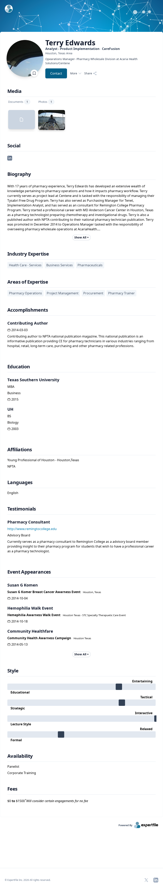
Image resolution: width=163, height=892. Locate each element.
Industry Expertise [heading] (28, 254)
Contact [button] (56, 73)
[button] (9, 158)
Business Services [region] (59, 265)
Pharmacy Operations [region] (25, 293)
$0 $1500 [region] (47, 801)
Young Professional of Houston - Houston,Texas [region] (43, 460)
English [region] (12, 493)
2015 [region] (14, 399)
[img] (81, 687)
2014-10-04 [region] (19, 598)
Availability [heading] (20, 756)
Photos (45, 102)
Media (14, 91)
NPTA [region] (11, 466)
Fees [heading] (12, 789)
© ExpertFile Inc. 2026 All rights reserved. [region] (27, 880)
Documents (18, 102)
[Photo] (51, 120)
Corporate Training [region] (21, 773)
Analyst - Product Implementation (82, 49)
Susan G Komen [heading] (22, 585)
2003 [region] (14, 429)
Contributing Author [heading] (27, 323)
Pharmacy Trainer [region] (121, 293)
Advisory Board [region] (18, 535)
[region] (95, 53)
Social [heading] (13, 145)
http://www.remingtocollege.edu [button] (32, 529)
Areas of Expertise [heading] (27, 282)
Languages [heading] (20, 482)
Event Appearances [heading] (29, 572)
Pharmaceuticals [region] (90, 265)
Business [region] (14, 393)
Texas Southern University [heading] (33, 379)
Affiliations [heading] (19, 449)
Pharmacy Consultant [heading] (28, 522)
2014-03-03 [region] (19, 330)
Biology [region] (12, 422)
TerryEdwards (70, 42)
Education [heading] (18, 366)
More (73, 73)
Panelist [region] (13, 766)
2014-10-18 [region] (19, 621)
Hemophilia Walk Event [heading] (30, 608)
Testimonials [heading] (21, 509)
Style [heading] (12, 670)
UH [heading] (10, 409)
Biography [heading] (19, 174)
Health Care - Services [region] (25, 265)
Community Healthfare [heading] (30, 631)
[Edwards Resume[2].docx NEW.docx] (21, 119)
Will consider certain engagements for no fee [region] (56, 801)
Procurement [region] (93, 293)
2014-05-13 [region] (19, 644)
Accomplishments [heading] (27, 310)
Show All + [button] (81, 237)
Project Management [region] (63, 293)
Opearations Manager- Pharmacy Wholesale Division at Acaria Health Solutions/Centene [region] (91, 61)
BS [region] (9, 416)
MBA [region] (10, 386)
